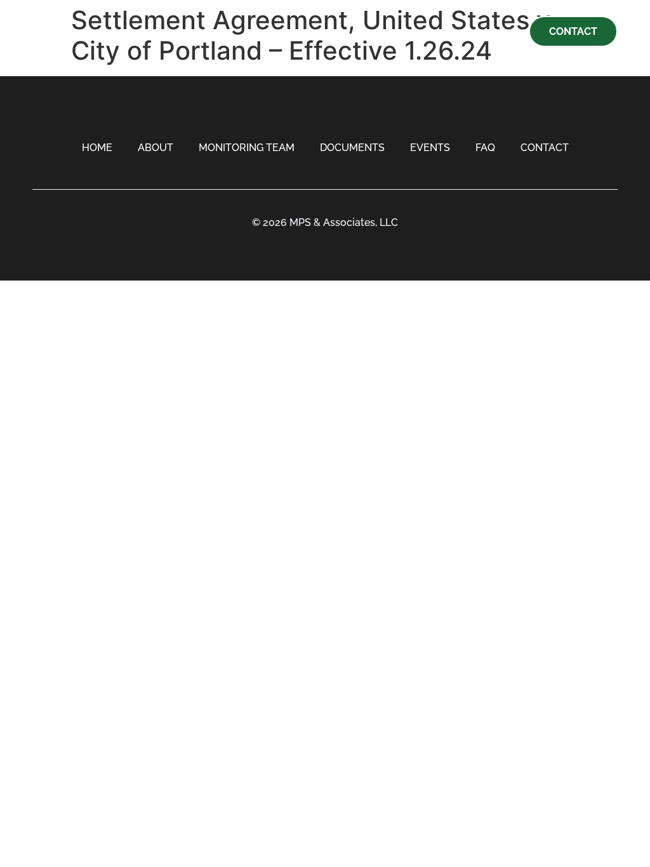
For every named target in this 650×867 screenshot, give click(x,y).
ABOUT (155, 148)
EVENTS (430, 148)
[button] (42, 31)
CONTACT (545, 148)
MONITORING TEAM (247, 148)
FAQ (485, 148)
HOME (97, 148)
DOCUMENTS (352, 148)
